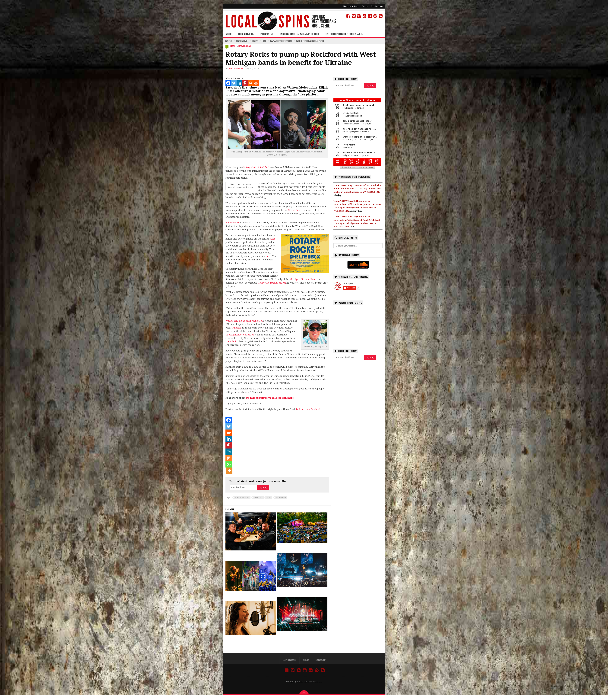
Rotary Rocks (232, 222)
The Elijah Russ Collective (239, 334)
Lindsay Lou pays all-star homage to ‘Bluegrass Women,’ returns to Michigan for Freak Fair (249, 640)
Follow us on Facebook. (308, 409)
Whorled (236, 327)
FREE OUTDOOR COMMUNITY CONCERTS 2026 (344, 34)
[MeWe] (228, 452)
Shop (264, 40)
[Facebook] (228, 83)
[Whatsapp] (228, 464)
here (268, 256)
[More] (229, 471)
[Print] (250, 83)
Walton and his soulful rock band (244, 320)
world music (281, 497)
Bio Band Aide (377, 6)
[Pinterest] (245, 83)
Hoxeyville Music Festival (272, 282)
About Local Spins (350, 6)
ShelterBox (294, 210)
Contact (365, 6)
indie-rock (258, 497)
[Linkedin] (239, 83)
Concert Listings (246, 34)
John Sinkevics (235, 68)
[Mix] (228, 458)
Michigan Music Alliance (303, 279)
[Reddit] (256, 83)
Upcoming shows (244, 46)
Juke (272, 238)
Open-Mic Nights (242, 40)
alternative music (242, 497)
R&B (269, 497)
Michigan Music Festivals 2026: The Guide (299, 34)
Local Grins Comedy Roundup (281, 40)
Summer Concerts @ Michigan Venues (310, 40)
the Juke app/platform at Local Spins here (270, 398)
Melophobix (232, 341)
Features (228, 40)
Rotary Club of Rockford (256, 167)
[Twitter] (234, 83)
